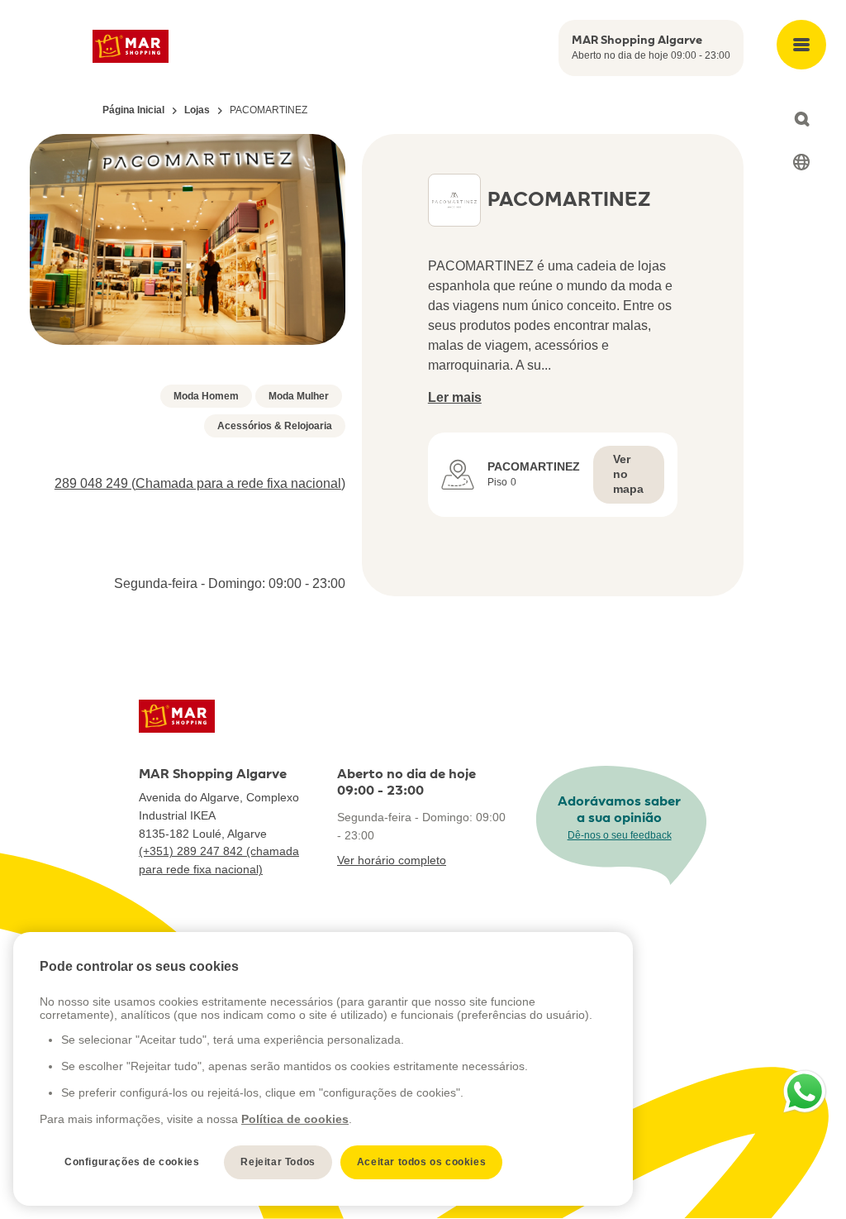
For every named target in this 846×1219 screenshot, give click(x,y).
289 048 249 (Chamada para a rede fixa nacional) (200, 483)
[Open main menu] (801, 44)
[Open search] (801, 119)
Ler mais (455, 397)
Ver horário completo (391, 860)
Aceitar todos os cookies (421, 1162)
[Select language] (801, 162)
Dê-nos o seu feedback (620, 835)
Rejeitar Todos (277, 1162)
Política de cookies (295, 1119)
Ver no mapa (628, 473)
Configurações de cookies (131, 1162)
